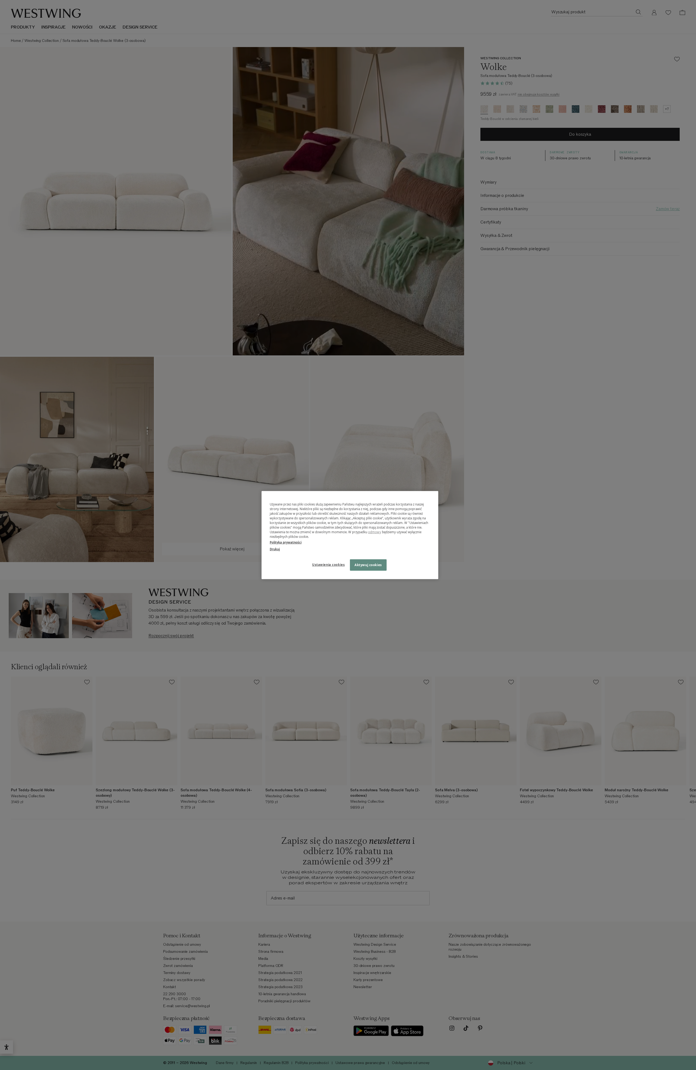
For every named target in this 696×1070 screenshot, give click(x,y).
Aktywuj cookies (368, 565)
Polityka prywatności (286, 542)
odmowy (374, 532)
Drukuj (275, 549)
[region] (350, 535)
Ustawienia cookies (328, 565)
